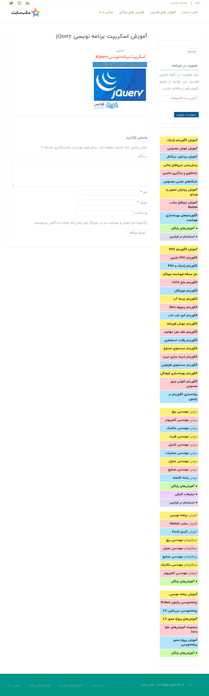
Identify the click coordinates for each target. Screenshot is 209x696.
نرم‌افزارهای (181, 540)
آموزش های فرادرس (163, 12)
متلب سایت (190, 12)
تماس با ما (106, 12)
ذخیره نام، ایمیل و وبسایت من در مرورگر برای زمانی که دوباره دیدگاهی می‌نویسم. (89, 223)
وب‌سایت (140, 213)
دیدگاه (142, 156)
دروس (184, 412)
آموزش (183, 515)
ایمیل (142, 202)
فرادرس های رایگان (131, 12)
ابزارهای (180, 573)
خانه (197, 2)
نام (144, 192)
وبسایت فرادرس (179, 2)
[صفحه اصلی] (26, 12)
